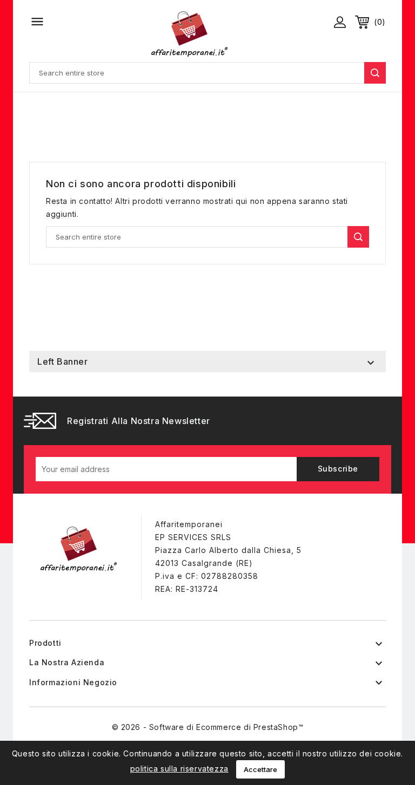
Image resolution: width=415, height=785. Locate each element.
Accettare (260, 769)
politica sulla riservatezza (179, 768)
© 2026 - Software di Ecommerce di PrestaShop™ (208, 727)
